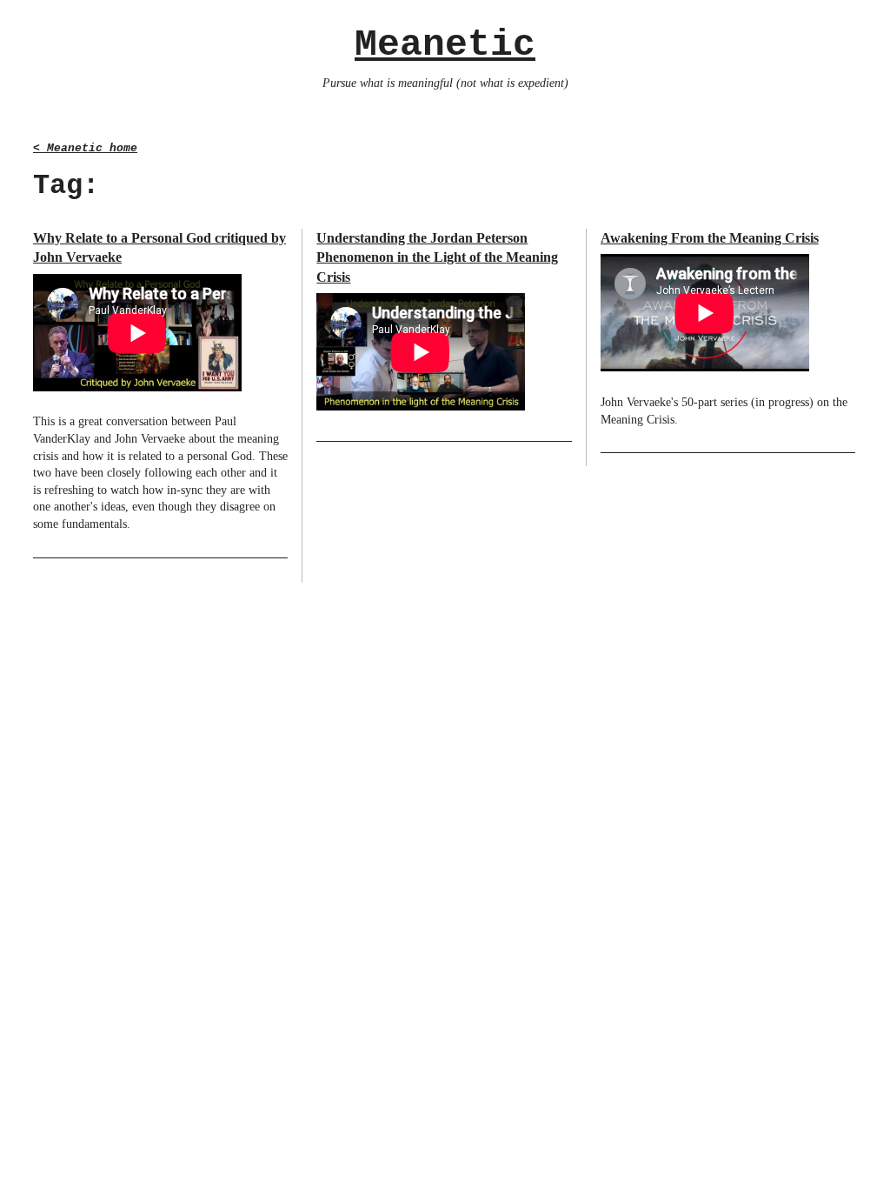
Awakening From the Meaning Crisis (710, 237)
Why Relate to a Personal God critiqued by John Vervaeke (159, 247)
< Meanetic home (85, 148)
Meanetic (445, 44)
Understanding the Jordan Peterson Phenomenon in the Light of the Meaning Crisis (437, 257)
